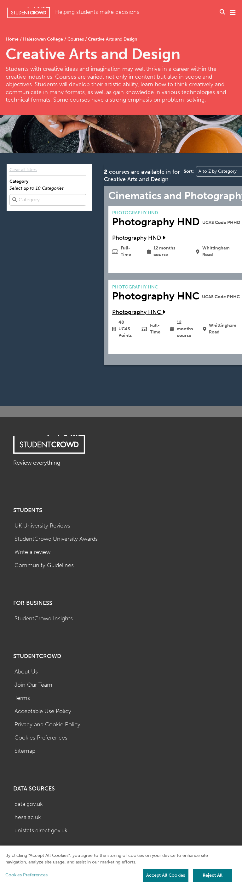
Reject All (212, 875)
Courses (75, 39)
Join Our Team (33, 685)
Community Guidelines (44, 565)
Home (13, 39)
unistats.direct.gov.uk (40, 830)
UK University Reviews (42, 525)
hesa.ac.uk (27, 817)
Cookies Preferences (40, 737)
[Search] (222, 12)
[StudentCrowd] (29, 12)
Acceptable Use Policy (42, 711)
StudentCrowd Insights (43, 618)
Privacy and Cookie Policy (47, 724)
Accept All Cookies (165, 875)
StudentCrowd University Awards (56, 539)
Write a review (32, 552)
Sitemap (24, 751)
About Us (26, 671)
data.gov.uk (28, 804)
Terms (22, 698)
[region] (121, 867)
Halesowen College (43, 39)
